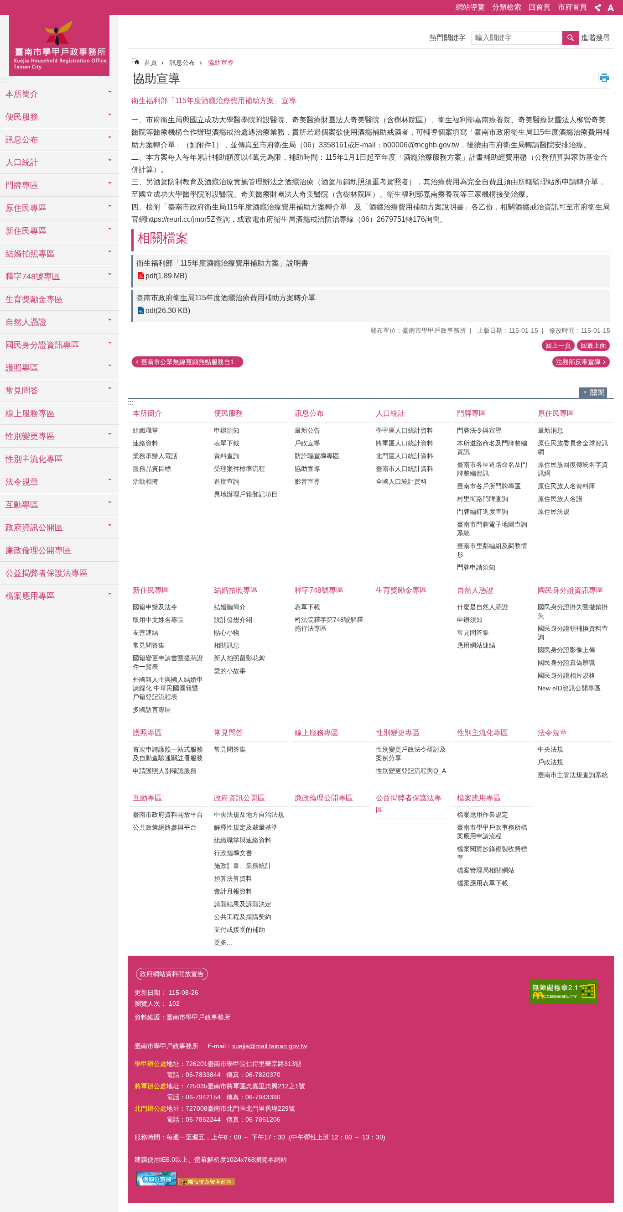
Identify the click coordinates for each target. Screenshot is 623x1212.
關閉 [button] (597, 393)
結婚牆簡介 (230, 607)
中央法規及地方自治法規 (249, 814)
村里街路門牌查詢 (482, 498)
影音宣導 (307, 481)
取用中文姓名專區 (158, 619)
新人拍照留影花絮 (239, 658)
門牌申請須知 (476, 567)
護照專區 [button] (21, 367)
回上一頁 (558, 345)
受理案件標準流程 (239, 468)
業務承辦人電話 (155, 456)
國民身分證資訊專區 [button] (42, 345)
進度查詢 (226, 481)
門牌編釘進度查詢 (482, 511)
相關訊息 (226, 645)
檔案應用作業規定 (482, 814)
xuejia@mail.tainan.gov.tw (269, 1046)
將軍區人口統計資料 (404, 443)
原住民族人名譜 (560, 498)
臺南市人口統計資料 (404, 468)
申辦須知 (226, 430)
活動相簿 (145, 481)
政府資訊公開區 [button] (34, 527)
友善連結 (145, 632)
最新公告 (307, 430)
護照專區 (147, 733)
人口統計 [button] (21, 162)
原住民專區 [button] (26, 208)
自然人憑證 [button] (26, 322)
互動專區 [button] (21, 504)
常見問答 (228, 733)
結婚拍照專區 (236, 590)
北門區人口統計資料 (404, 456)
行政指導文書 (233, 853)
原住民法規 (554, 511)
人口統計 (390, 413)
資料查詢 (226, 456)
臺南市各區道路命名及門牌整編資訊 (492, 469)
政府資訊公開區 (239, 798)
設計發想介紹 (233, 619)
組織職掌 (145, 430)
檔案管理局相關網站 (485, 870)
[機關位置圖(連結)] (156, 1183)
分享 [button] (597, 7)
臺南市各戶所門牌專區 (489, 486)
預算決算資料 (233, 878)
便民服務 (228, 413)
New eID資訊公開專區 (569, 688)
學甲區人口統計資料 (404, 430)
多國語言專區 (152, 709)
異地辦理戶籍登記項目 (246, 494)
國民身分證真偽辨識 (566, 662)
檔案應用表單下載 (482, 883)
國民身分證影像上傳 (566, 649)
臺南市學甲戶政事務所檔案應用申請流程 (492, 832)
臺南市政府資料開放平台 (168, 814)
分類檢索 (506, 7)
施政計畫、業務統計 (242, 865)
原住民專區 (556, 413)
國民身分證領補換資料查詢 (573, 633)
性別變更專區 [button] (30, 436)
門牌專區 (471, 413)
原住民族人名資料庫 (566, 486)
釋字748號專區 (319, 590)
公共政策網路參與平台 (165, 827)
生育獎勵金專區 (34, 299)
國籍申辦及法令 (155, 607)
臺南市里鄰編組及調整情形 (492, 550)
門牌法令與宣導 (479, 430)
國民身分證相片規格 (566, 675)
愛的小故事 (230, 670)
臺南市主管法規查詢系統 (573, 774)
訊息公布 (182, 62)
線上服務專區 (30, 413)
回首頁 (539, 7)
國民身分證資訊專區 (570, 590)
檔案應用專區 (479, 798)
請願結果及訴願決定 (242, 904)
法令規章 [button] (21, 481)
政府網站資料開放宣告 (172, 973)
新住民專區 (151, 590)
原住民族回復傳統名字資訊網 (573, 469)
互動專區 (147, 798)
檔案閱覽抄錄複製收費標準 (492, 853)
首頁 (150, 62)
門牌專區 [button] (21, 185)
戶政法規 (550, 762)
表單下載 (226, 443)
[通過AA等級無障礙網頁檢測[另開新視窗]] (564, 991)
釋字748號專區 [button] (32, 276)
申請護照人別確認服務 (165, 770)
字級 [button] (610, 7)
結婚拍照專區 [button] (30, 253)
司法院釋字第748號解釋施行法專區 (329, 624)
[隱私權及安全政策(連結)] (206, 1183)
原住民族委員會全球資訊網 (573, 447)
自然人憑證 (475, 590)
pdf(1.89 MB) (166, 276)
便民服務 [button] (21, 116)
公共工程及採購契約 (242, 916)
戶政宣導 (307, 443)
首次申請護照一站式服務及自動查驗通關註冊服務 (168, 754)
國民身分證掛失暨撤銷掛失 (573, 611)
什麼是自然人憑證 (482, 607)
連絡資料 (145, 443)
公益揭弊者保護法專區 (46, 573)
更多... (223, 942)
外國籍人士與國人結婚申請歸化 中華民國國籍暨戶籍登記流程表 (168, 688)
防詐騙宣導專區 (317, 456)
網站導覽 (470, 7)
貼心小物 (226, 632)
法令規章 (552, 733)
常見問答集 (149, 645)
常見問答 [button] (21, 390)
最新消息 (550, 430)
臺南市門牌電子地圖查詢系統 (492, 529)
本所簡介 (147, 413)
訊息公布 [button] (21, 139)
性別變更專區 (398, 733)
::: (9, 5)
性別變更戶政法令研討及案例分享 (411, 754)
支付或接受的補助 (239, 929)
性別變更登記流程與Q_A (411, 770)
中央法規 (550, 749)
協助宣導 (221, 62)
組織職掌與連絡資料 (242, 840)
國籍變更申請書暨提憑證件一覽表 (168, 662)
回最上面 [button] (593, 345)
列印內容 (604, 78)
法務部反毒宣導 (578, 362)
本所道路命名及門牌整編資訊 (492, 447)
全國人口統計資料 (401, 481)
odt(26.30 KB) (167, 310)
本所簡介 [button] (21, 94)
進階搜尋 (595, 38)
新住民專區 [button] (26, 230)
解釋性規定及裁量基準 (246, 827)
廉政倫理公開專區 (38, 550)
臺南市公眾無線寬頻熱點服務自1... (190, 362)
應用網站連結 (476, 645)
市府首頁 (572, 7)
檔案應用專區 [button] (30, 596)
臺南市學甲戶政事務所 (59, 44)
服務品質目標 (152, 468)
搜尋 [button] (570, 38)
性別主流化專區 (34, 459)
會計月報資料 (233, 891)
